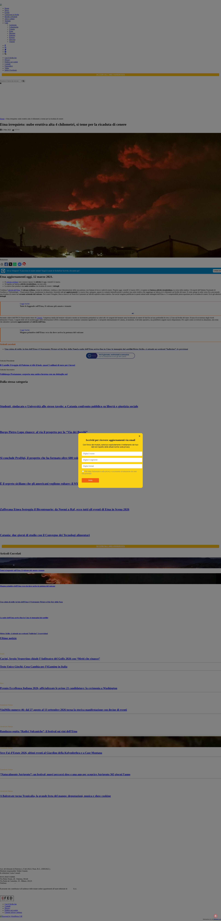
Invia (90, 480)
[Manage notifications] (215, 916)
